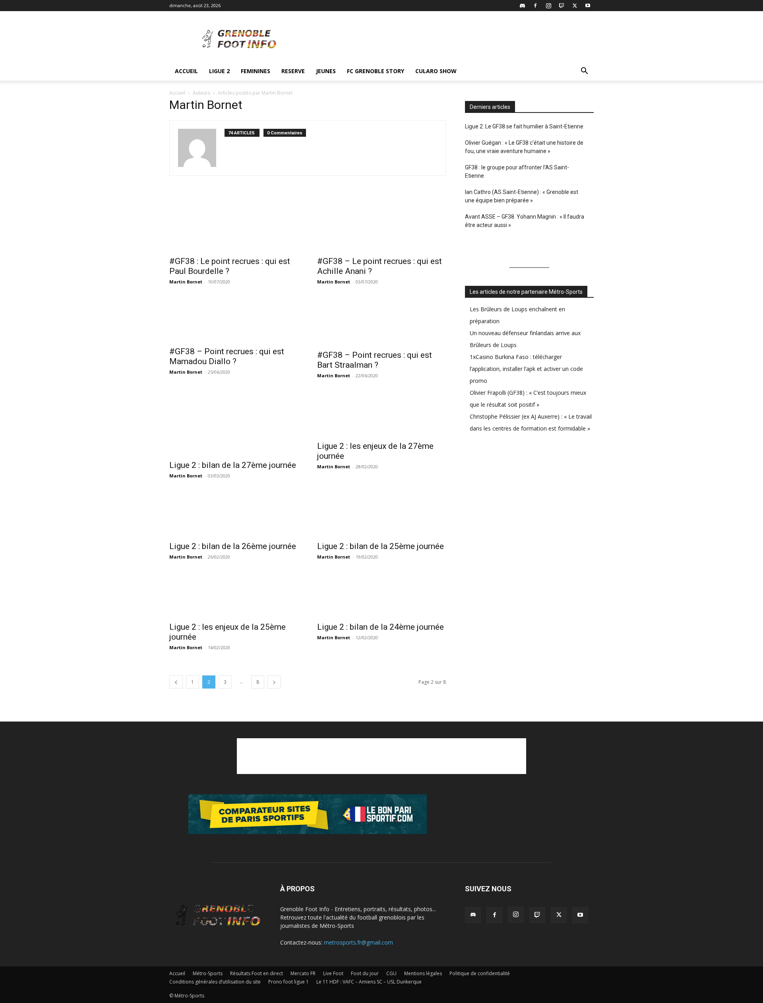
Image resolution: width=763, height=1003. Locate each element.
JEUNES (326, 71)
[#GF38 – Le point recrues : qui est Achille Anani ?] (381, 223)
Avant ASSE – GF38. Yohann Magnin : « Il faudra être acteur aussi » (524, 220)
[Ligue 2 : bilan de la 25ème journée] (381, 514)
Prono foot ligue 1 (288, 981)
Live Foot (333, 973)
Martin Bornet (185, 282)
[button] (584, 72)
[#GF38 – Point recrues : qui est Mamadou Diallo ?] (233, 319)
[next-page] (274, 682)
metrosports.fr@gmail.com (358, 942)
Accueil (186, 71)
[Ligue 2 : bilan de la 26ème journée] (233, 514)
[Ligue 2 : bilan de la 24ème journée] (381, 595)
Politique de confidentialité (479, 973)
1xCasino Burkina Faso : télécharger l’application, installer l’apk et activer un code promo (526, 368)
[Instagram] (548, 5)
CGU (391, 973)
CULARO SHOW (436, 71)
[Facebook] (535, 5)
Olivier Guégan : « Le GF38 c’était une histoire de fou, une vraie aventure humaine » (524, 147)
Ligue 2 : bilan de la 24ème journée (380, 627)
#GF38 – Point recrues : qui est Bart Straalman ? (374, 360)
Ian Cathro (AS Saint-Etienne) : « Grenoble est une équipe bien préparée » (521, 196)
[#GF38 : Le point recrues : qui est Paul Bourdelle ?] (233, 223)
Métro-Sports (208, 973)
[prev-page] (176, 682)
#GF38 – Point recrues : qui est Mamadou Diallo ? (226, 356)
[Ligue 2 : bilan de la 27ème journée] (233, 423)
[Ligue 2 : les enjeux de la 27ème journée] (381, 414)
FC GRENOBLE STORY (375, 71)
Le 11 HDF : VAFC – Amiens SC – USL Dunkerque (369, 981)
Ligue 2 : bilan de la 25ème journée (380, 546)
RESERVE (293, 71)
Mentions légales (423, 973)
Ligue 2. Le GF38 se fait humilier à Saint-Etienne (524, 126)
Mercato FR (303, 973)
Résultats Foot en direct (256, 973)
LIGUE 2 (219, 71)
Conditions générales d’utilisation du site (215, 981)
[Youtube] (588, 5)
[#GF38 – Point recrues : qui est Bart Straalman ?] (381, 321)
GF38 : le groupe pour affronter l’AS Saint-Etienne (517, 171)
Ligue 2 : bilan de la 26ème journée (232, 546)
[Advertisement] (449, 40)
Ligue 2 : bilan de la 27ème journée (232, 465)
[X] (575, 5)
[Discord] (522, 5)
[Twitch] (561, 5)
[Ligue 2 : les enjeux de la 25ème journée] (233, 595)
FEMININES (255, 71)
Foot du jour (365, 973)
